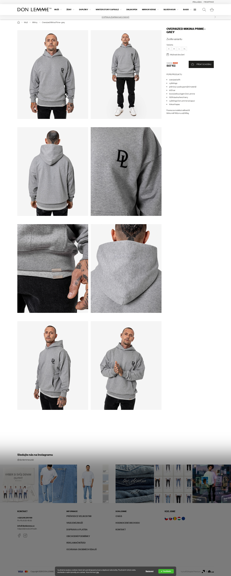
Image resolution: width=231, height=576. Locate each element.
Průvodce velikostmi (78, 516)
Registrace (209, 2)
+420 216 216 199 (24, 518)
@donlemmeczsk (25, 460)
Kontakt (121, 529)
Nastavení (149, 571)
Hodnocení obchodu (128, 523)
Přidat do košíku (203, 64)
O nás (119, 516)
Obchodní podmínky (78, 536)
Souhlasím (167, 571)
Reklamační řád (76, 542)
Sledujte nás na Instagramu (35, 454)
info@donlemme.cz (25, 526)
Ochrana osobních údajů (81, 549)
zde (97, 572)
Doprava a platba (77, 529)
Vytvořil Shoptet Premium (191, 571)
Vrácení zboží (74, 523)
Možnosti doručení (177, 54)
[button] (215, 17)
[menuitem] (58, 10)
